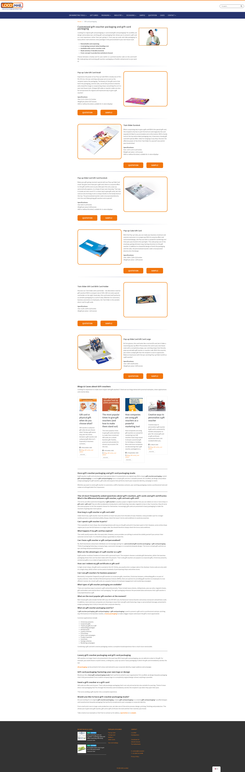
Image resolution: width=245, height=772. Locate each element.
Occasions (130, 15)
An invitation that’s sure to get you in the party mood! (95, 748)
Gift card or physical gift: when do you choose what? (85, 419)
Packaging (105, 15)
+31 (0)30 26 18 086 (137, 753)
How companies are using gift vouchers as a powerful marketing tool (132, 420)
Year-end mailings (113, 743)
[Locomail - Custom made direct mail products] (12, 6)
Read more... (82, 454)
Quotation (152, 15)
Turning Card (111, 735)
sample (142, 15)
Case (89, 745)
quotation (124, 713)
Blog (82, 450)
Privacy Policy (135, 756)
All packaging (82, 667)
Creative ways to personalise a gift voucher (156, 417)
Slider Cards (111, 739)
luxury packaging (111, 614)
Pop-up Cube (112, 733)
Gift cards (94, 15)
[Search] (241, 6)
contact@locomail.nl (138, 751)
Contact (171, 15)
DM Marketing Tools (77, 15)
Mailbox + (111, 737)
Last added (93, 732)
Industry (118, 15)
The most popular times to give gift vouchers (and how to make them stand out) (110, 420)
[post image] (88, 404)
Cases (162, 15)
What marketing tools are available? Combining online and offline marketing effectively (96, 736)
